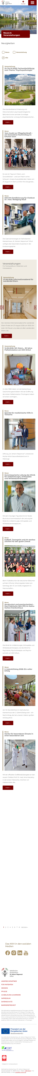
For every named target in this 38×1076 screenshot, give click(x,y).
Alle (6, 58)
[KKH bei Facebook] (7, 952)
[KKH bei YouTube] (26, 952)
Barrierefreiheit (8, 1005)
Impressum (5, 998)
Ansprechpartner (9, 981)
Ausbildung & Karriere (11, 995)
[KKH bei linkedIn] (19, 952)
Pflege (4, 991)
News (7, 52)
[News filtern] (3, 52)
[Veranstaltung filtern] (14, 52)
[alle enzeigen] (3, 58)
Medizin (4, 988)
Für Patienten (7, 984)
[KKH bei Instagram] (13, 952)
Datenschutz (6, 1002)
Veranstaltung (21, 52)
